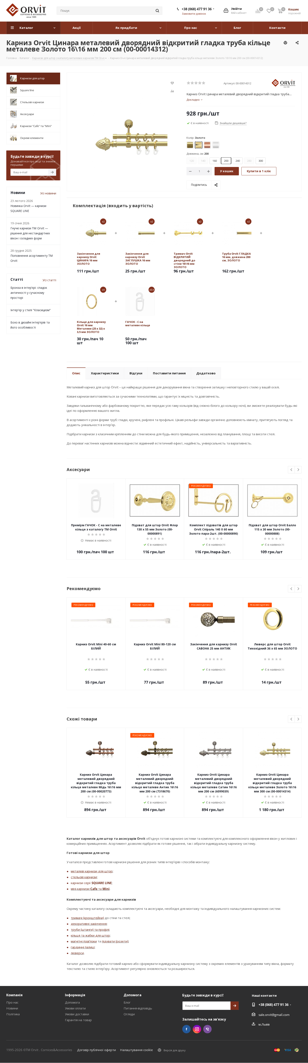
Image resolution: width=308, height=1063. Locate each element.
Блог (127, 1002)
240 (238, 161)
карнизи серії (81, 883)
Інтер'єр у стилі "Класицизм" (30, 310)
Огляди (129, 1014)
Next (298, 470)
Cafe (93, 889)
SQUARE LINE (102, 883)
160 (214, 161)
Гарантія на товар (78, 1020)
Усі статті (49, 280)
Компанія (14, 995)
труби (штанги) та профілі (90, 929)
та (99, 889)
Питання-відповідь (138, 1008)
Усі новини (48, 193)
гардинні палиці (82, 947)
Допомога (72, 1002)
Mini (106, 889)
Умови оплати (75, 1008)
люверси (77, 953)
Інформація (75, 995)
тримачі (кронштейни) (87, 918)
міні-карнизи (80, 889)
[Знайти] (157, 10)
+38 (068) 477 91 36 (197, 9)
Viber (207, 1029)
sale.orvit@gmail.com (274, 1015)
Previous (291, 470)
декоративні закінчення (89, 924)
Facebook (186, 1029)
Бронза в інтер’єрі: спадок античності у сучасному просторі (28, 293)
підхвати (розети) (115, 941)
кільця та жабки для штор (90, 935)
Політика (13, 1014)
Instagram (197, 1029)
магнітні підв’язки (84, 941)
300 (261, 161)
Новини (12, 1008)
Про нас (12, 1002)
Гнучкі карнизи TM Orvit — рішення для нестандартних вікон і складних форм (30, 233)
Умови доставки (77, 1014)
